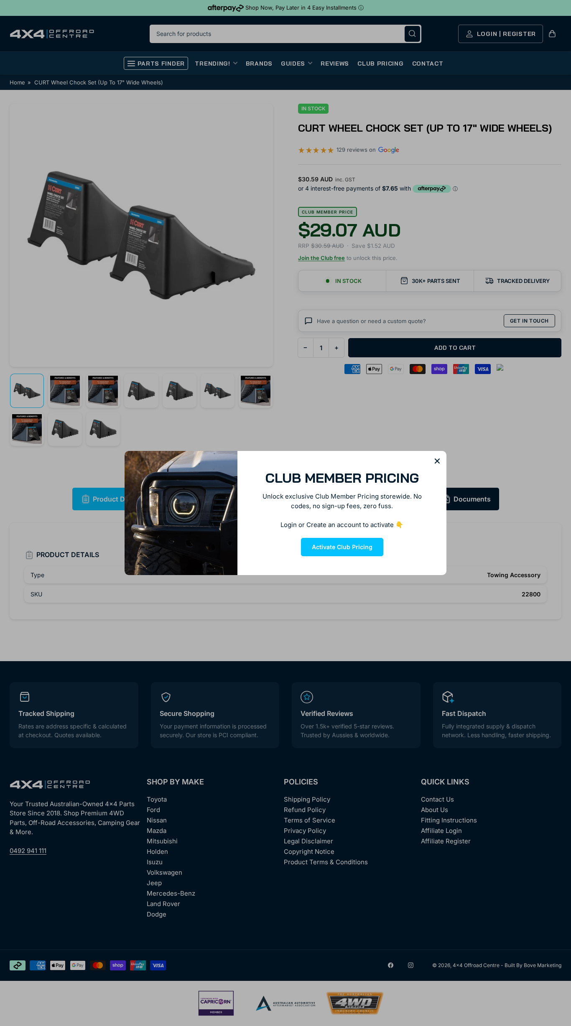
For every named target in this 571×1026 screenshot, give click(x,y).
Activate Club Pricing (342, 546)
